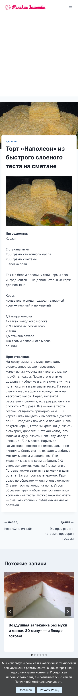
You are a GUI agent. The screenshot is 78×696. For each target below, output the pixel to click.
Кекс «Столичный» (18, 526)
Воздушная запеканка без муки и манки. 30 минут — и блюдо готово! (38, 630)
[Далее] (68, 611)
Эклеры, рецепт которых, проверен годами (59, 530)
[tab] (32, 655)
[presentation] (39, 595)
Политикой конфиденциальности (39, 681)
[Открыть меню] (70, 7)
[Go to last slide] (10, 611)
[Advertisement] (39, 55)
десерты (11, 141)
